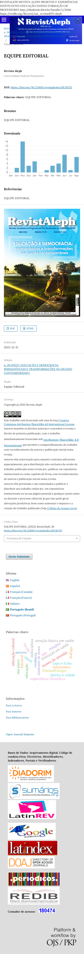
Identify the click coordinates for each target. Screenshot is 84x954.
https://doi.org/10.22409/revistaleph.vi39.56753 (41, 87)
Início (7, 28)
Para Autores (13, 711)
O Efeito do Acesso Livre (61, 508)
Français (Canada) (21, 592)
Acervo (20, 28)
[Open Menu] (4, 19)
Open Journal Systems (20, 734)
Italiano (15, 603)
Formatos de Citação (19, 538)
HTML (30, 328)
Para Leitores (14, 705)
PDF (12, 328)
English (14, 580)
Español (15, 586)
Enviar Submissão (19, 556)
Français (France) (21, 597)
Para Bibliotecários (17, 717)
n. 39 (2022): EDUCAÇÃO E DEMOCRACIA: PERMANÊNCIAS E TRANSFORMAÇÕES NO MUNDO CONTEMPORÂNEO (39, 34)
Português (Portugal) (23, 615)
